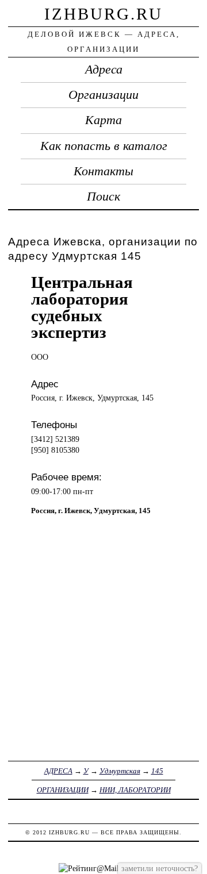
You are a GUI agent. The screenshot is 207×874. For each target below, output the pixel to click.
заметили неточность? (159, 868)
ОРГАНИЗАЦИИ (63, 790)
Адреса (103, 69)
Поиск (103, 196)
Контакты (103, 171)
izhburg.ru (103, 14)
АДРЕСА (58, 771)
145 (157, 771)
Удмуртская (119, 771)
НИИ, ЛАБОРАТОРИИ (135, 790)
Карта (103, 120)
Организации (103, 95)
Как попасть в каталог (103, 146)
